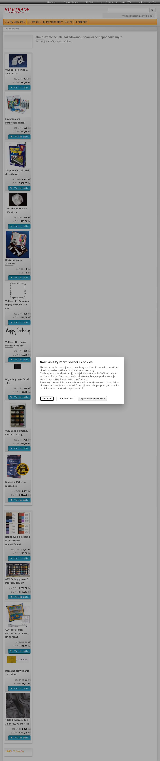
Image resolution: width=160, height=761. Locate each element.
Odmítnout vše (66, 398)
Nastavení (47, 398)
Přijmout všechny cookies (92, 398)
